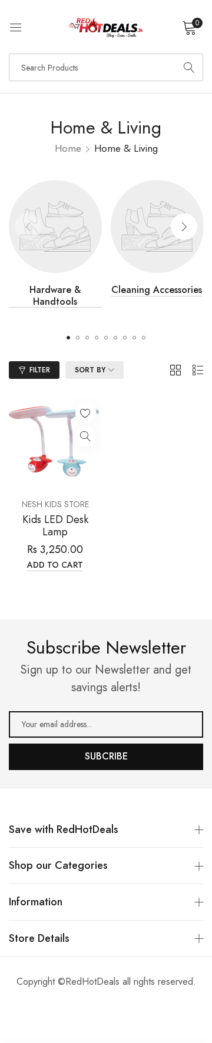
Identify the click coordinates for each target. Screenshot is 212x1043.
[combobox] (106, 67)
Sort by (90, 370)
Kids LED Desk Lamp (55, 526)
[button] (184, 226)
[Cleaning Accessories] (157, 226)
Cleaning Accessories (156, 290)
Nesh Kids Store (55, 504)
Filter (39, 370)
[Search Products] (189, 67)
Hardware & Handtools (55, 295)
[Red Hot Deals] (106, 27)
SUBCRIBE (106, 756)
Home (68, 148)
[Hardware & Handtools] (55, 226)
